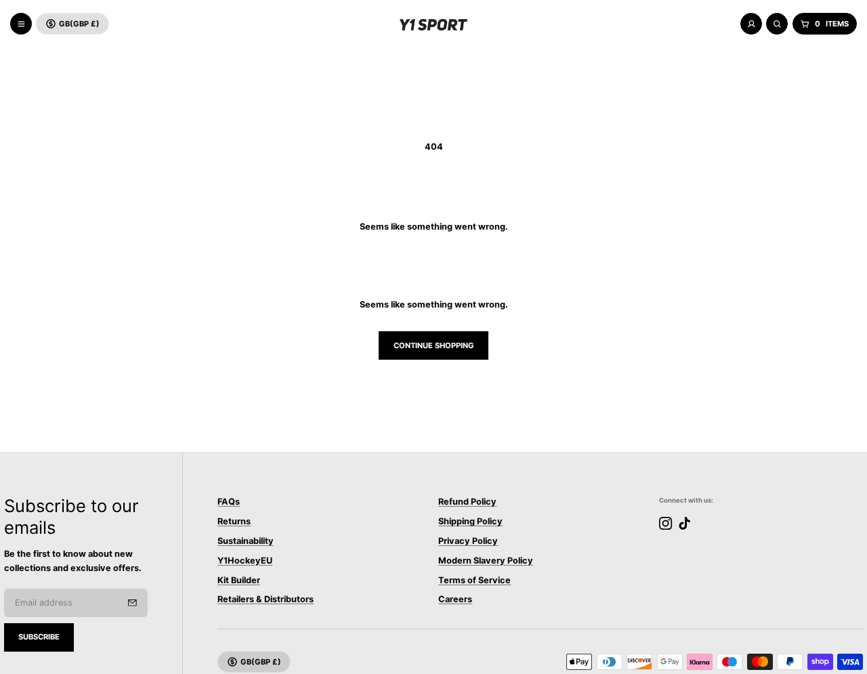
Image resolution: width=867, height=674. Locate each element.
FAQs (228, 502)
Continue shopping (434, 345)
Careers (455, 599)
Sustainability (245, 541)
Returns (234, 521)
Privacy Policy (468, 541)
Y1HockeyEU (244, 560)
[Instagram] (665, 523)
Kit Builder (238, 580)
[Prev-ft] (132, 603)
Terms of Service (474, 580)
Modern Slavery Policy (485, 560)
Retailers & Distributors (265, 599)
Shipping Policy (470, 521)
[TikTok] (684, 523)
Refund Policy (467, 502)
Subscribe (39, 636)
